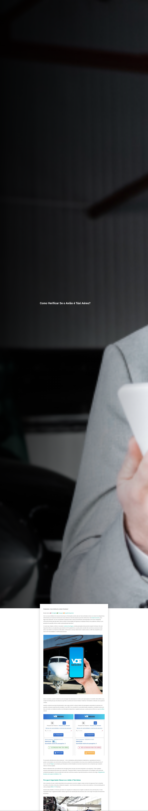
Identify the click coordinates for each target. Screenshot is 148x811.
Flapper (52, 763)
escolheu (102, 709)
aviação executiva (95, 617)
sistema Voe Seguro (68, 626)
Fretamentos (46, 609)
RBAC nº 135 (54, 786)
